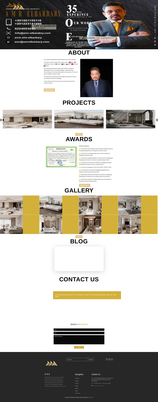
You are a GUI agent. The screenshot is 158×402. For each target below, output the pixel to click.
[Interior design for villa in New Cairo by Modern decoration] (98, 224)
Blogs (76, 390)
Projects (77, 381)
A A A (47, 374)
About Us (77, 378)
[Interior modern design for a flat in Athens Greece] (137, 224)
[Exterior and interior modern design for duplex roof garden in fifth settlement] (59, 205)
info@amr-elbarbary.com (99, 385)
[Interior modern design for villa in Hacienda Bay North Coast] (59, 224)
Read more (84, 185)
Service (77, 383)
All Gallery (79, 236)
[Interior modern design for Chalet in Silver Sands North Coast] (19, 224)
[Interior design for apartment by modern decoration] (98, 205)
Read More (49, 90)
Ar (125, 17)
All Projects (79, 134)
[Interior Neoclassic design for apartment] (19, 205)
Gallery (76, 385)
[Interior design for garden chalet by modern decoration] (137, 205)
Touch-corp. (90, 397)
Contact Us (77, 393)
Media (76, 388)
